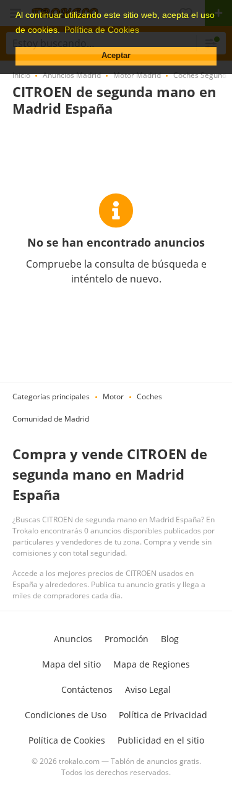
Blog (170, 639)
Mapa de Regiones (151, 664)
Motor (113, 396)
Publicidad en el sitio (161, 740)
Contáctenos (87, 689)
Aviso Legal (148, 689)
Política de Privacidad (163, 715)
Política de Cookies (66, 740)
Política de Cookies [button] (101, 30)
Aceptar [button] (116, 55)
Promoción (126, 639)
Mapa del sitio (71, 664)
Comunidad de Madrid (50, 418)
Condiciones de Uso (65, 715)
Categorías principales (51, 396)
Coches (149, 396)
